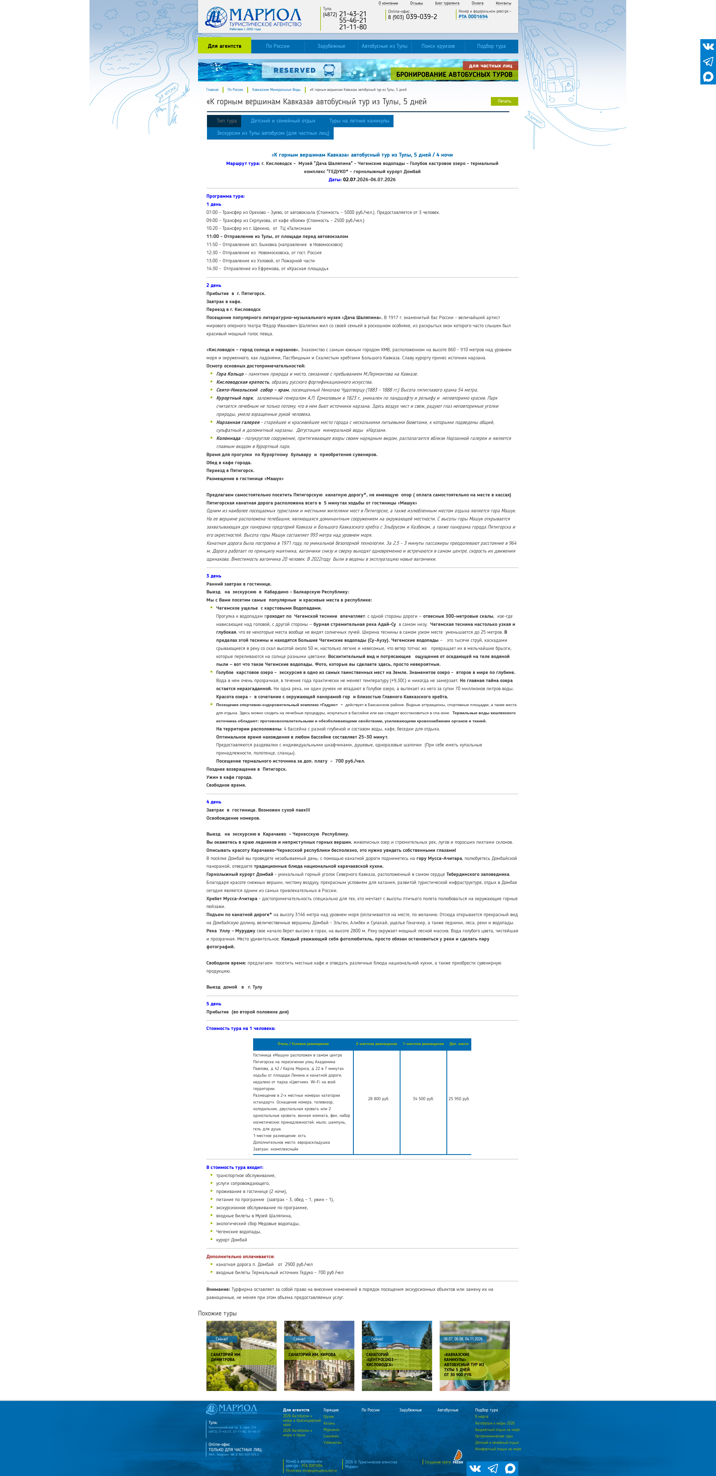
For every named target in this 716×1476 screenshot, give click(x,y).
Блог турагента (447, 3)
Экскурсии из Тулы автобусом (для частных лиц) (273, 133)
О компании (388, 3)
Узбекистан (332, 1443)
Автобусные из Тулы (385, 46)
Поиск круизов (438, 46)
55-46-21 (345, 21)
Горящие (331, 1410)
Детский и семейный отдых (283, 121)
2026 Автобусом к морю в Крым (297, 1433)
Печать (504, 101)
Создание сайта (438, 1462)
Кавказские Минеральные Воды (276, 90)
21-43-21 (345, 14)
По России (278, 46)
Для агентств (224, 46)
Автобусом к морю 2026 (495, 1423)
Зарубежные (331, 46)
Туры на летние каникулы (359, 121)
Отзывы (416, 3)
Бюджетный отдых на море (497, 1430)
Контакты (503, 3)
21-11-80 (345, 27)
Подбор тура (491, 46)
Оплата (478, 3)
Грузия (329, 1417)
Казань (329, 1423)
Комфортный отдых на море (498, 1449)
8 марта (481, 1417)
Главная (212, 90)
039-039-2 (412, 17)
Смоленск (331, 1436)
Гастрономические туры (494, 1436)
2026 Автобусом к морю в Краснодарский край (302, 1420)
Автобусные (447, 1410)
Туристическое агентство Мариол (253, 19)
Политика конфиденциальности (311, 1471)
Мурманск (332, 1430)
